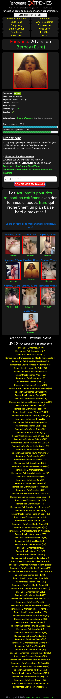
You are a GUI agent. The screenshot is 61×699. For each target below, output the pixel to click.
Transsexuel (44, 25)
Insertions (16, 35)
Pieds (45, 35)
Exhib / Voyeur (16, 28)
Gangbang (16, 25)
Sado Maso (16, 22)
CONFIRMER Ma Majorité (30, 184)
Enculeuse (16, 32)
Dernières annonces (16, 18)
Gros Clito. (44, 28)
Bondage (45, 18)
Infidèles (44, 32)
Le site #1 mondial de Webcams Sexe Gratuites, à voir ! (31, 225)
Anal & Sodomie (44, 22)
